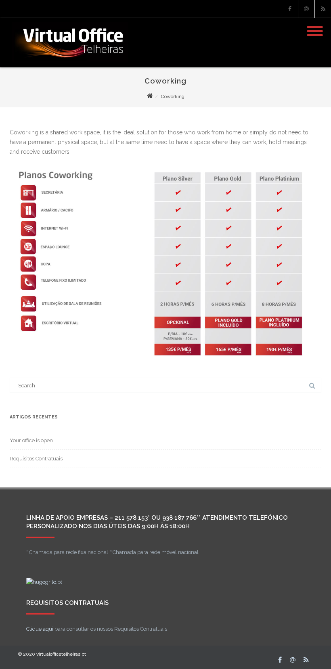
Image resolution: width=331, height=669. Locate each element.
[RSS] (323, 9)
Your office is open (31, 440)
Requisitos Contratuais (36, 459)
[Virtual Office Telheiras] (68, 64)
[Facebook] (290, 9)
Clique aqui (39, 629)
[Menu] (315, 26)
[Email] (306, 9)
